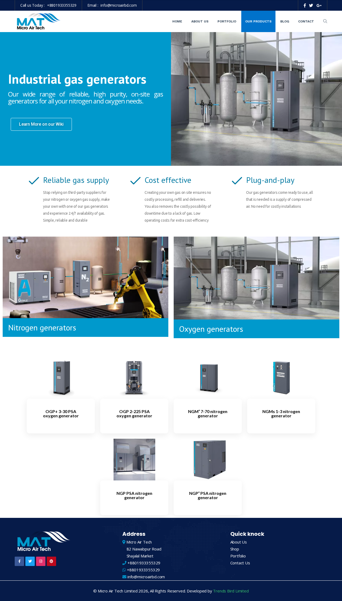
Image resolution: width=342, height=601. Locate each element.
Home (177, 21)
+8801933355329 (61, 5)
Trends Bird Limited (230, 591)
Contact (306, 21)
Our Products (258, 21)
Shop (234, 549)
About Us (199, 21)
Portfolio (226, 21)
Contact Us (240, 562)
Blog (284, 21)
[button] (41, 124)
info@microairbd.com (118, 5)
